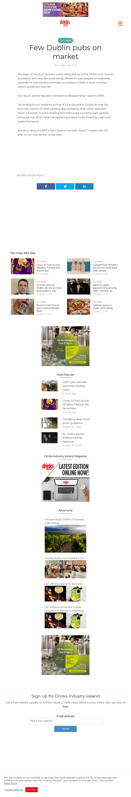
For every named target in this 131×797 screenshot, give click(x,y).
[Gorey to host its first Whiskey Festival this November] (52, 404)
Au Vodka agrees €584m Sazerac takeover (73, 437)
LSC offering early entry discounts (63, 583)
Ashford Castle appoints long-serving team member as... (105, 288)
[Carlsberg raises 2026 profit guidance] (52, 422)
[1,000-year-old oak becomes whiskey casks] (52, 385)
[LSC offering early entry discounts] (65, 593)
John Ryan (36, 175)
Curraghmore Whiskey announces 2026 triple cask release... (105, 267)
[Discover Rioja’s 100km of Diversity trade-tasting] (65, 538)
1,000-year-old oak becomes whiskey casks (74, 386)
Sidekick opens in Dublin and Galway (103, 307)
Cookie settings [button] (14, 789)
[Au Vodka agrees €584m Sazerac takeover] (52, 437)
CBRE (23, 175)
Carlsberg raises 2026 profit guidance (76, 421)
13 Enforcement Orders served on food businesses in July (49, 288)
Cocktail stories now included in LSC (65, 558)
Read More (10, 783)
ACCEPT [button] (31, 789)
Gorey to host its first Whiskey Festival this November (48, 267)
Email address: (66, 716)
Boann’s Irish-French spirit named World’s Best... (48, 308)
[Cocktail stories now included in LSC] (65, 569)
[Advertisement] (65, 216)
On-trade (65, 40)
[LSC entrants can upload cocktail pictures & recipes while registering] (65, 620)
